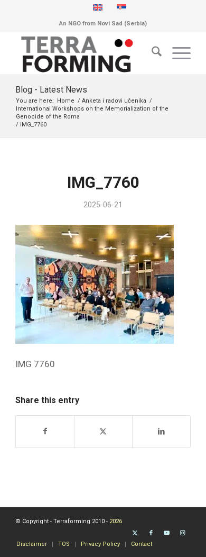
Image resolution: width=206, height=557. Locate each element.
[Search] (151, 53)
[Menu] (176, 53)
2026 (115, 521)
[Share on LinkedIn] (161, 431)
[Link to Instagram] (183, 533)
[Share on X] (103, 431)
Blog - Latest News (51, 90)
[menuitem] (151, 53)
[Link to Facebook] (151, 533)
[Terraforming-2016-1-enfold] (85, 53)
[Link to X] (135, 533)
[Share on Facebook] (45, 431)
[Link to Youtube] (167, 533)
